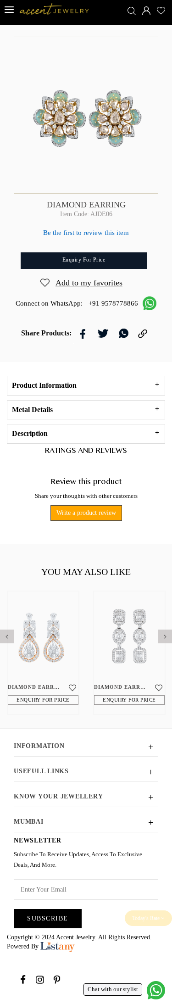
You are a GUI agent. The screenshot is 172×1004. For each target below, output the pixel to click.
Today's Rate (146, 918)
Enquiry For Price (43, 700)
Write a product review (86, 512)
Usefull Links (41, 771)
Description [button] (30, 433)
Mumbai (29, 821)
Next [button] (162, 634)
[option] (43, 653)
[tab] (86, 385)
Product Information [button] (44, 385)
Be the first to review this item (86, 232)
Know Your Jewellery (58, 796)
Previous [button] (4, 634)
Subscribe (47, 918)
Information (39, 745)
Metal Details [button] (32, 409)
